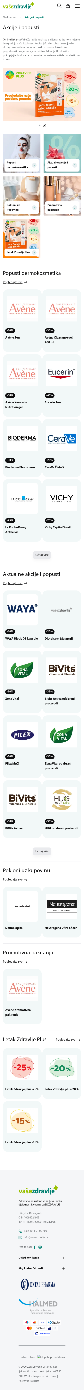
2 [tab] (44, 125)
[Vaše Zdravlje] (18, 6)
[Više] (42, 94)
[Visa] (42, 1322)
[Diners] (54, 1322)
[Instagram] (40, 1247)
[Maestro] (26, 1322)
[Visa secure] (49, 1328)
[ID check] (36, 1328)
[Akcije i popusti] (42, 1284)
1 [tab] (39, 125)
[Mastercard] (34, 1322)
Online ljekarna (12, 39)
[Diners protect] (55, 1328)
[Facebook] (34, 1247)
